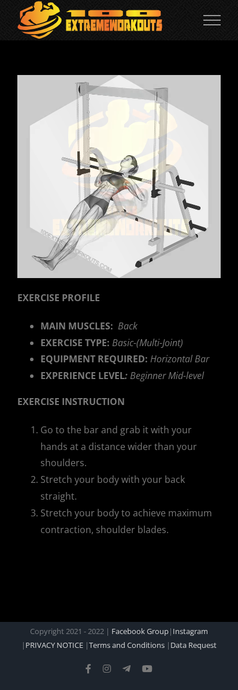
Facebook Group (140, 631)
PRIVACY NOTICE (54, 645)
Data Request (193, 645)
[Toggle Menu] (212, 20)
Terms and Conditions (127, 645)
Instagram (190, 631)
